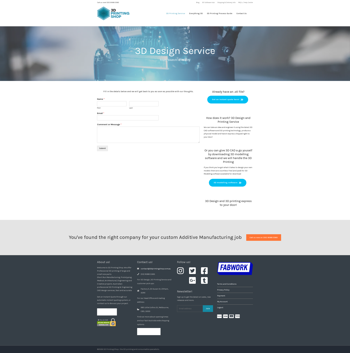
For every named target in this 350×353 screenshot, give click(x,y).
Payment (221, 296)
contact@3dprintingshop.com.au (156, 269)
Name (101, 99)
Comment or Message (109, 124)
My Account (222, 301)
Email (100, 113)
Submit (102, 148)
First (98, 108)
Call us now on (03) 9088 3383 (264, 237)
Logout (220, 307)
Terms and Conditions (227, 284)
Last (131, 108)
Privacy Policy (223, 290)
